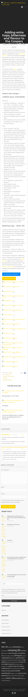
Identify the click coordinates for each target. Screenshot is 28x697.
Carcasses (5, 405)
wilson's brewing (7, 380)
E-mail (3, 493)
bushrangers (4, 650)
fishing (17, 655)
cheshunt (5, 653)
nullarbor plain (13, 666)
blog (3, 610)
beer (4, 374)
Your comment (5, 470)
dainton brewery (7, 655)
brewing (8, 374)
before (15, 69)
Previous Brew (9, 278)
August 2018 (4, 620)
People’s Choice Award (8, 266)
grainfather (13, 658)
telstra (21, 673)
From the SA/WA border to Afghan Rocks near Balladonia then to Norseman (13, 417)
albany (10, 372)
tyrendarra (15, 675)
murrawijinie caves (7, 664)
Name (3, 487)
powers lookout (17, 668)
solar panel (11, 671)
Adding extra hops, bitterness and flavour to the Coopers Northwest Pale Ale (16, 517)
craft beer (11, 376)
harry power (11, 660)
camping (14, 650)
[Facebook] (15, 693)
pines (11, 668)
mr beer (5, 378)
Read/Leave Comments (11, 274)
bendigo (10, 647)
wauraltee (18, 678)
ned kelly (16, 664)
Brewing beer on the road (10, 396)
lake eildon (16, 662)
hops (15, 660)
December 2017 (5, 630)
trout (10, 675)
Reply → (23, 434)
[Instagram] (13, 693)
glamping (6, 658)
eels (12, 655)
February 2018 (5, 626)
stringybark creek (14, 673)
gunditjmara (4, 660)
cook (10, 653)
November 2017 (5, 633)
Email (3, 595)
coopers (5, 376)
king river (20, 660)
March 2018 (4, 623)
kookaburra (10, 662)
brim (22, 647)
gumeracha (20, 658)
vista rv (10, 678)
